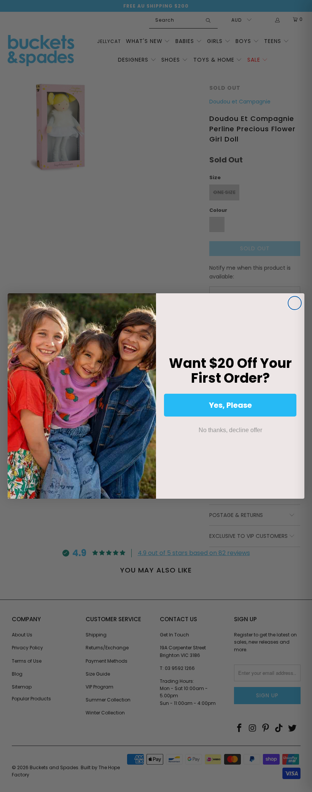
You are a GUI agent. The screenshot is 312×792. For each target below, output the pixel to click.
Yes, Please (230, 405)
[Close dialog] (294, 303)
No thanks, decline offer (230, 430)
